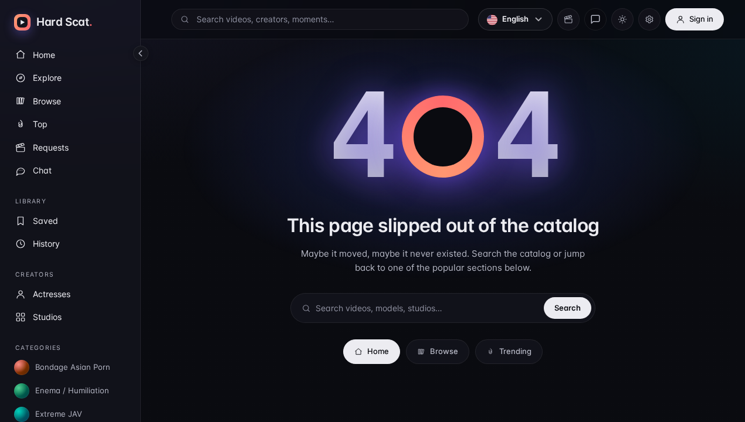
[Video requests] (568, 19)
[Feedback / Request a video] (595, 19)
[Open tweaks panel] (649, 19)
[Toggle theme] (622, 19)
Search (567, 307)
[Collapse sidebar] (140, 53)
